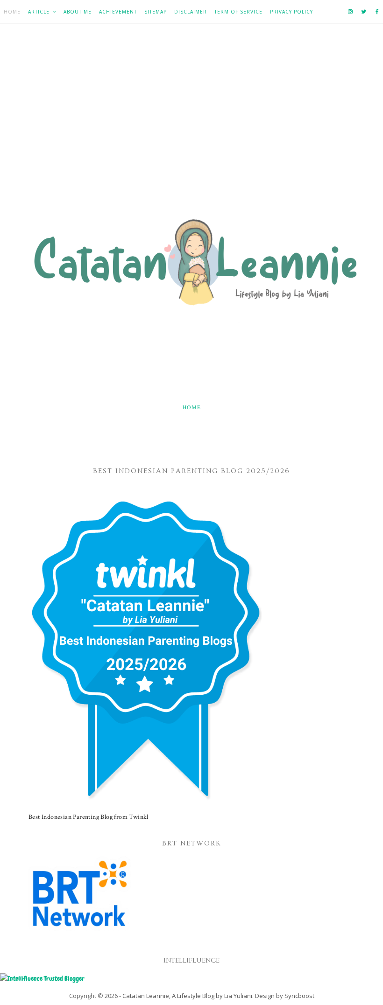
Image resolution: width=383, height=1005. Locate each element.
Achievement (118, 11)
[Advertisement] (191, 126)
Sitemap (155, 11)
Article (39, 11)
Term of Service (238, 11)
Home (12, 11)
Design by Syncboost (284, 995)
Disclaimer (190, 11)
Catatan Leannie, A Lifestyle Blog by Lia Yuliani (187, 995)
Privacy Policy (291, 11)
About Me (78, 11)
